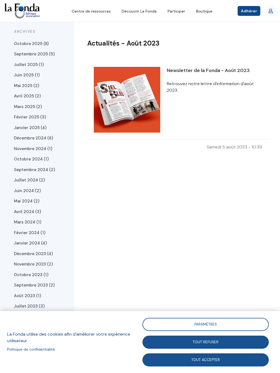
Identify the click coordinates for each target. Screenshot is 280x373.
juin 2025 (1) (27, 75)
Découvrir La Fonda (139, 11)
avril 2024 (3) (27, 211)
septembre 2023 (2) (34, 285)
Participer (176, 11)
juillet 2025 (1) (29, 64)
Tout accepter (205, 359)
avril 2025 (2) (27, 96)
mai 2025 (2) (26, 85)
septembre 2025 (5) (34, 54)
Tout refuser (205, 341)
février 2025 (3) (30, 117)
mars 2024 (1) (27, 222)
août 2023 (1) (27, 296)
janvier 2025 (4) (30, 127)
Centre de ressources (91, 11)
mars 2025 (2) (28, 106)
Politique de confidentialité (31, 349)
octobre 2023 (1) (31, 274)
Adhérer (249, 10)
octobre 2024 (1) (31, 159)
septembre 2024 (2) (34, 169)
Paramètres (205, 324)
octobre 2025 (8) (31, 43)
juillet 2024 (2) (29, 180)
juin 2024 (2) (27, 190)
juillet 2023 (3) (29, 306)
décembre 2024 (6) (33, 138)
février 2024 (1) (29, 232)
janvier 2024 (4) (30, 243)
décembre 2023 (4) (33, 253)
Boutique (204, 11)
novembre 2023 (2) (33, 264)
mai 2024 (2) (26, 201)
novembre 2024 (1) (33, 148)
